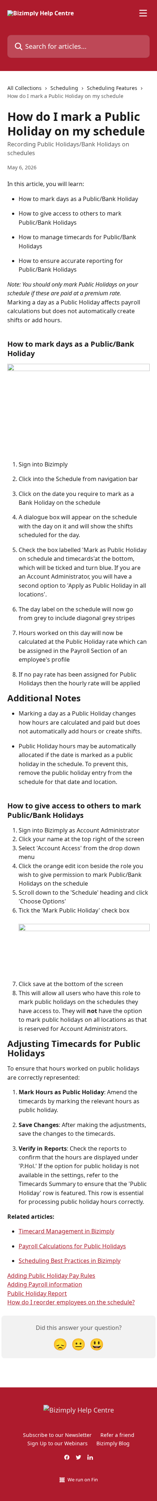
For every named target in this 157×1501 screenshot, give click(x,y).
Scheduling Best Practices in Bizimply (69, 1261)
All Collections (24, 87)
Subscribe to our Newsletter (57, 1434)
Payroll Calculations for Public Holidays (72, 1246)
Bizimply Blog (113, 1443)
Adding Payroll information (44, 1284)
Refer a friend (117, 1434)
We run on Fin (83, 1479)
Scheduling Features (112, 87)
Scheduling (64, 87)
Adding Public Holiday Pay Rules (51, 1276)
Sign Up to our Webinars (57, 1443)
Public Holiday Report (37, 1293)
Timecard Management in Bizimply (66, 1231)
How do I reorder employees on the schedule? (71, 1302)
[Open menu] (143, 13)
